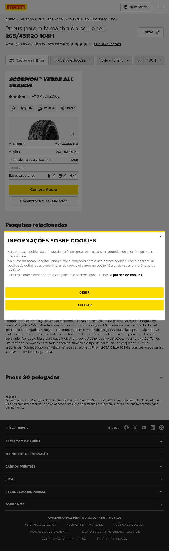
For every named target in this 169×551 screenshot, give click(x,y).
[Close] (161, 236)
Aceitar (84, 305)
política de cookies (127, 274)
